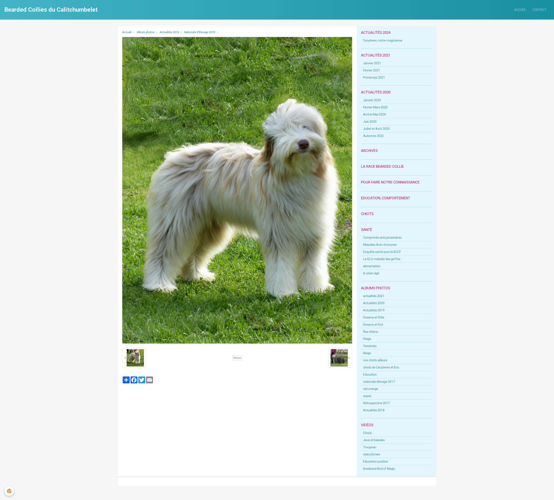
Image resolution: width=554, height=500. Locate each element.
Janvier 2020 (372, 100)
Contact (539, 9)
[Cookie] (9, 491)
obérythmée (371, 454)
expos (367, 396)
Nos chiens (370, 331)
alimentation (371, 266)
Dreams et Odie (373, 317)
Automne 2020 (373, 136)
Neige (367, 353)
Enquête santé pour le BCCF (382, 252)
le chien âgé (371, 273)
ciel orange (370, 389)
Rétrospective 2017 (376, 403)
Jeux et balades (374, 440)
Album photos (146, 32)
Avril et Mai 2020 (374, 114)
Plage (367, 339)
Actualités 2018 (374, 410)
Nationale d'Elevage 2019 (199, 32)
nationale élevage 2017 (379, 381)
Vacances (370, 346)
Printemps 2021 (374, 77)
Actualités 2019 (169, 32)
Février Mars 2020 (375, 107)
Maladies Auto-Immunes (380, 244)
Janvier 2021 (372, 63)
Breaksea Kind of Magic (379, 468)
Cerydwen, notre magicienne (382, 40)
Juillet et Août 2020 (376, 128)
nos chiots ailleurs (375, 360)
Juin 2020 (370, 121)
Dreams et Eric (373, 324)
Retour (237, 357)
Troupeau (369, 447)
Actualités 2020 (374, 303)
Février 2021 (371, 70)
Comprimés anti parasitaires (382, 237)
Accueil (520, 9)
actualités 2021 (373, 296)
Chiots (367, 433)
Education (370, 374)
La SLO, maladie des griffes (381, 259)
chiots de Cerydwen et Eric (381, 367)
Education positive (375, 461)
